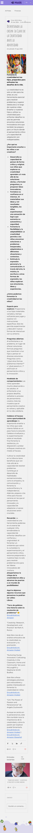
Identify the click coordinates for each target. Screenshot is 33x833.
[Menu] (2, 2)
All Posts (8, 11)
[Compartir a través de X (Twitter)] (12, 743)
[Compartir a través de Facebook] (8, 743)
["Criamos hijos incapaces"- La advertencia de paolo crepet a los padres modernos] (17, 770)
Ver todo (22, 758)
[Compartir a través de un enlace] (21, 743)
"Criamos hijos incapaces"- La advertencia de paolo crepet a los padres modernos (17, 781)
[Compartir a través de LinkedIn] (17, 743)
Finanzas (18, 11)
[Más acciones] (25, 21)
